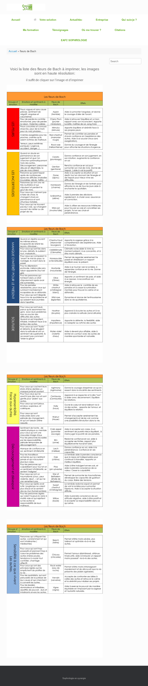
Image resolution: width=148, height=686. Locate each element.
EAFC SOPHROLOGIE (74, 40)
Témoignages (60, 30)
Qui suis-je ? (129, 19)
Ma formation (31, 30)
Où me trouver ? (91, 30)
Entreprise (102, 19)
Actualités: (76, 19)
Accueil (15, 19)
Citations (120, 30)
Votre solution (48, 19)
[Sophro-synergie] (26, 7)
